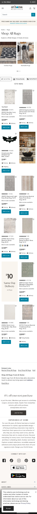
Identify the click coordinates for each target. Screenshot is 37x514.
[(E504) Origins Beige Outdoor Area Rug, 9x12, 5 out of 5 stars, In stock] (27, 225)
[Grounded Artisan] (27, 152)
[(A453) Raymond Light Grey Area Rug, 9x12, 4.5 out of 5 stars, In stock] (10, 183)
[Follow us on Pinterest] (26, 460)
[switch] (16, 91)
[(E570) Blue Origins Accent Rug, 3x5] (25, 246)
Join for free (18, 413)
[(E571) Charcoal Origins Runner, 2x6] (27, 246)
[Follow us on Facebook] (3, 460)
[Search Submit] (33, 14)
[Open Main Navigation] (2, 8)
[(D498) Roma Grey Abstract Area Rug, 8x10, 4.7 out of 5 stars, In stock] (10, 225)
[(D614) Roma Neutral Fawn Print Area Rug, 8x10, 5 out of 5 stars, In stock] (27, 183)
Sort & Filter (6, 79)
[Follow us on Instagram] (18, 460)
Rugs (8, 30)
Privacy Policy (25, 503)
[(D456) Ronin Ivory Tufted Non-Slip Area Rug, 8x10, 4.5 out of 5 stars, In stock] (10, 312)
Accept (8, 508)
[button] (17, 8)
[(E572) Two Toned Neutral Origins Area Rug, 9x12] (23, 246)
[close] (36, 492)
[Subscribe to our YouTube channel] (33, 460)
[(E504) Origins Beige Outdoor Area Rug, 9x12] (20, 246)
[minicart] (34, 8)
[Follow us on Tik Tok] (11, 460)
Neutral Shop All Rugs (9, 370)
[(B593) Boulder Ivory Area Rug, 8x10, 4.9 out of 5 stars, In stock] (10, 97)
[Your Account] (30, 8)
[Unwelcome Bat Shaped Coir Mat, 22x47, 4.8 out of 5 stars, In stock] (10, 140)
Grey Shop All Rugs (24, 370)
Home (3, 30)
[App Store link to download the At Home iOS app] (18, 467)
